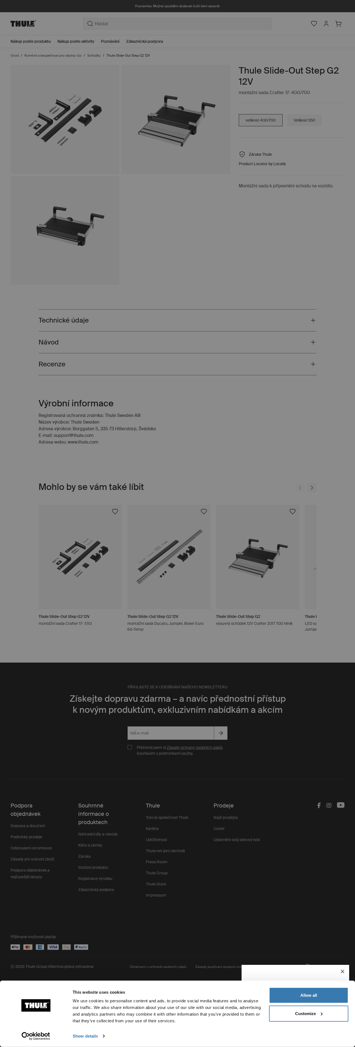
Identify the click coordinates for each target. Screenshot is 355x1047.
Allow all (308, 995)
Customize (305, 1013)
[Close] (342, 971)
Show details (85, 1036)
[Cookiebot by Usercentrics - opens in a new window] (36, 1036)
